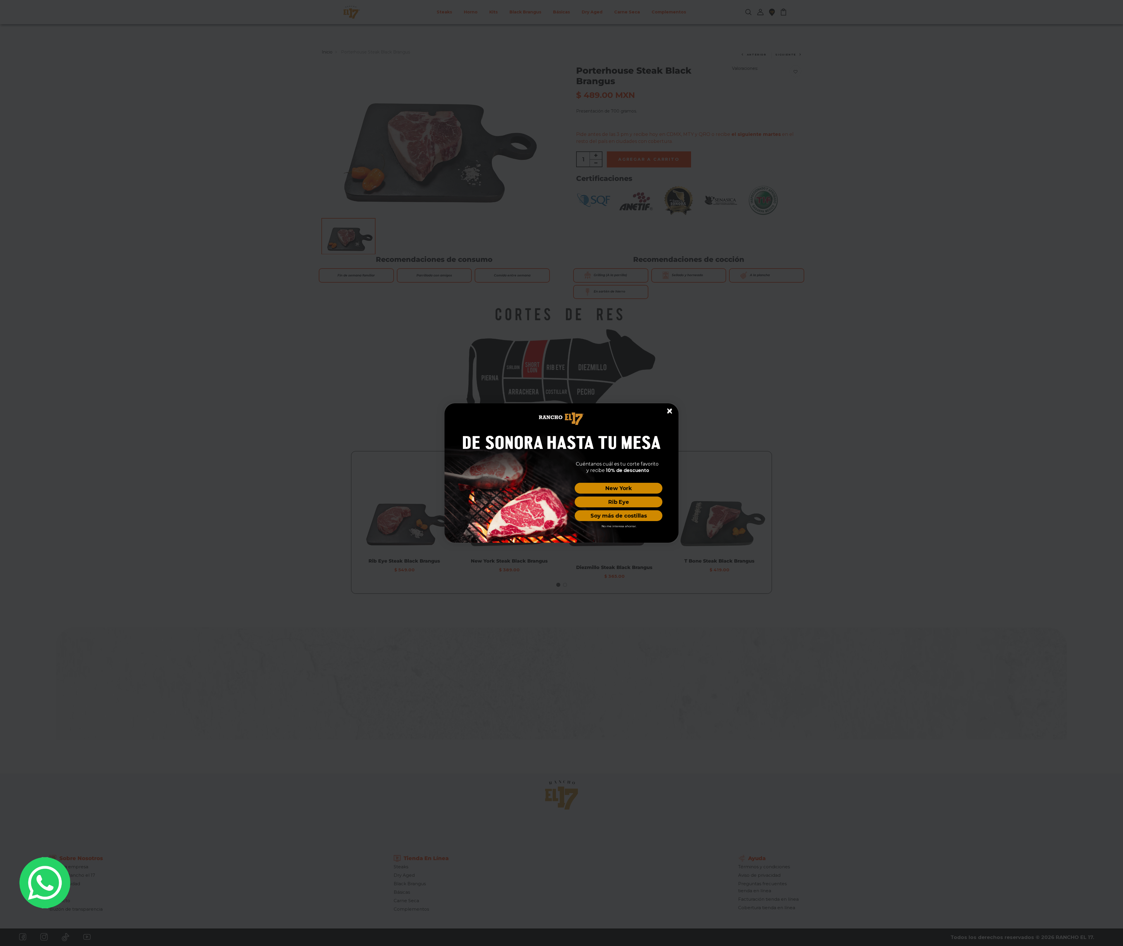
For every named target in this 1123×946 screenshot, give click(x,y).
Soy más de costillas (618, 516)
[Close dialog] (669, 410)
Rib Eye (618, 502)
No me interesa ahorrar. (619, 526)
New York (618, 488)
